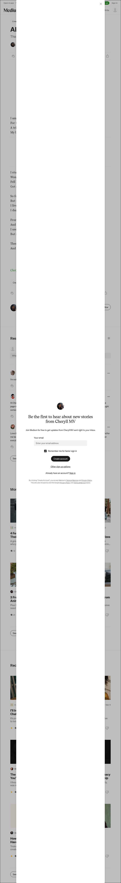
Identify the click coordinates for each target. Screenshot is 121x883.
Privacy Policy (87, 480)
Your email (39, 437)
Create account (61, 458)
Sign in (73, 473)
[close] (101, 4)
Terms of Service (72, 480)
